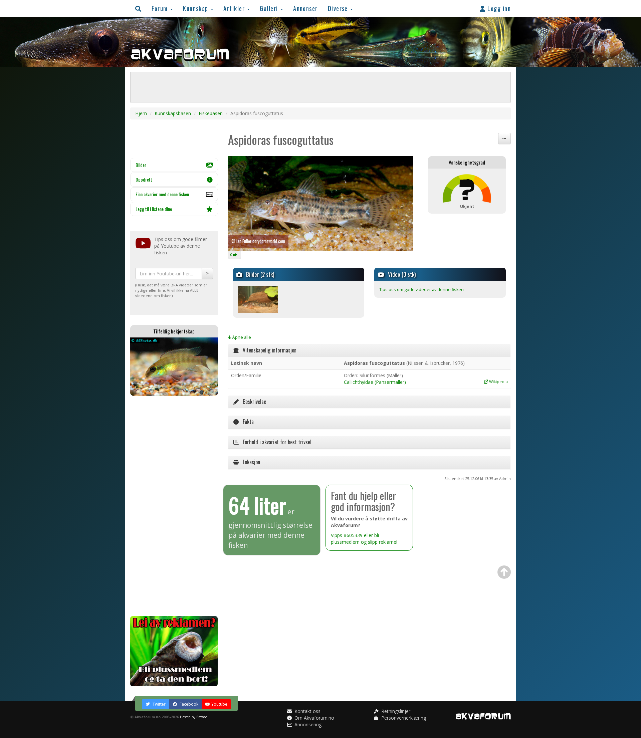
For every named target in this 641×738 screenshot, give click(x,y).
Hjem (141, 113)
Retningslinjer (395, 711)
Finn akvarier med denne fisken (162, 194)
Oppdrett (144, 179)
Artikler (234, 8)
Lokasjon (249, 462)
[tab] (369, 350)
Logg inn (498, 8)
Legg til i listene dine (154, 208)
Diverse (339, 8)
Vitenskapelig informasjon (267, 350)
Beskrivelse (252, 402)
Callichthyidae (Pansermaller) (375, 382)
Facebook (188, 704)
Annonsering (307, 724)
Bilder (141, 164)
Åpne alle (241, 337)
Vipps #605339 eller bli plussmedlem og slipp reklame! (364, 538)
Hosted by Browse (193, 717)
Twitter (159, 704)
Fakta (246, 422)
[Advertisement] (174, 506)
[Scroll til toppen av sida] (504, 572)
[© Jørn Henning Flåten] (258, 299)
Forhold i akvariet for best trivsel (275, 442)
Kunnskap (196, 8)
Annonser (305, 8)
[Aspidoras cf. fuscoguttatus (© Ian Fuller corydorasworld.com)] (320, 203)
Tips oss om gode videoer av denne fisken (421, 289)
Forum (161, 8)
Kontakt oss (306, 711)
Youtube (219, 704)
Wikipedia (498, 381)
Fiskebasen (211, 113)
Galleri (270, 8)
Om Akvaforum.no (313, 718)
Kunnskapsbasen (173, 113)
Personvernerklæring (403, 718)
